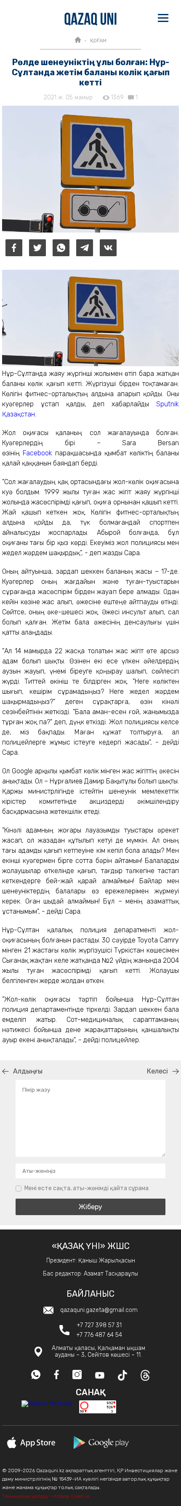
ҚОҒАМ (98, 41)
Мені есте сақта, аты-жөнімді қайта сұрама (86, 1188)
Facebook (37, 453)
